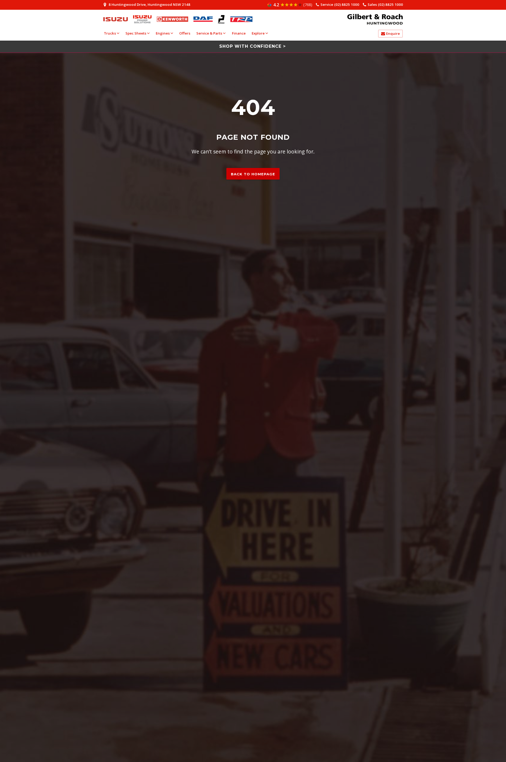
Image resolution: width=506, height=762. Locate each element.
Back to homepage (253, 174)
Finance (239, 33)
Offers (184, 33)
